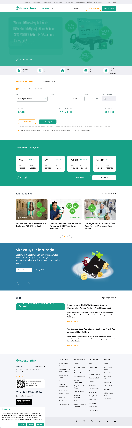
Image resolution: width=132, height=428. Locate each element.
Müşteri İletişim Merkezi (108, 394)
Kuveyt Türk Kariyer (110, 373)
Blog (90, 364)
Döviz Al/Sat (104, 177)
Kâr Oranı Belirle (107, 94)
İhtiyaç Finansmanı (79, 376)
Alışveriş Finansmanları (78, 381)
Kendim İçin (45, 8)
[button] (17, 59)
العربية (114, 2)
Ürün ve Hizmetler (79, 359)
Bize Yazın (107, 359)
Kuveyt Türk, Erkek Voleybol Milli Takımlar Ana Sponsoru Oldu (28, 371)
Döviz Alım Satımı (79, 401)
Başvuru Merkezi (94, 378)
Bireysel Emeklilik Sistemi (79, 387)
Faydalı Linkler (63, 359)
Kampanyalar (93, 371)
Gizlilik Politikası (63, 390)
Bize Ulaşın (107, 389)
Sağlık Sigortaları (79, 391)
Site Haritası (92, 403)
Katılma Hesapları (64, 394)
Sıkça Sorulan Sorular (108, 368)
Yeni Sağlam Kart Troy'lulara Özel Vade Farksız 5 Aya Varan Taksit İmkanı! (99, 226)
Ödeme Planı (27, 122)
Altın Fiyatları (93, 392)
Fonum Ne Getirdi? (94, 389)
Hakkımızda (27, 2)
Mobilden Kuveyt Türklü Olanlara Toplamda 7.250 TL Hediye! (31, 225)
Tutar (52, 94)
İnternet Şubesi (109, 8)
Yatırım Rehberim (64, 404)
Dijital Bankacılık (80, 2)
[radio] (24, 89)
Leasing (76, 364)
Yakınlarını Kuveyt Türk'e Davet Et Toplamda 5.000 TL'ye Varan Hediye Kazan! (65, 226)
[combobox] (32, 98)
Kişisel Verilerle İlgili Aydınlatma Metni (64, 370)
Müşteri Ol (35, 50)
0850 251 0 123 (35, 392)
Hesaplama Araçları (94, 374)
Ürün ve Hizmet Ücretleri (95, 2)
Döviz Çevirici (93, 407)
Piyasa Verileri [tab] (21, 147)
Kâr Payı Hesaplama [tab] (47, 81)
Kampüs (91, 381)
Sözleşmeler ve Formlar (63, 376)
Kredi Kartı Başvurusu (77, 396)
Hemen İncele (22, 50)
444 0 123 (20, 392)
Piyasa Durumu (93, 410)
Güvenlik (61, 381)
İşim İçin (54, 8)
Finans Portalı (36, 2)
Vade (86, 94)
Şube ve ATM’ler (69, 2)
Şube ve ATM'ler (109, 386)
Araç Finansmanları (79, 367)
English (108, 2)
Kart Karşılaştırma (64, 401)
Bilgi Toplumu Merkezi (108, 377)
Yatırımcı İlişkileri (57, 2)
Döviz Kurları (92, 399)
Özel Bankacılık (47, 2)
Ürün (17, 94)
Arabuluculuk (107, 399)
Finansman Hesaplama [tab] (24, 81)
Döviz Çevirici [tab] (34, 147)
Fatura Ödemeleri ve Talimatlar (80, 405)
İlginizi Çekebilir (94, 359)
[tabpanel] (66, 111)
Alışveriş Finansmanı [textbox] (25, 98)
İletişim (106, 364)
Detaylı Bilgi (22, 276)
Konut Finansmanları (78, 372)
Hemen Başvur (47, 122)
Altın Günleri (92, 385)
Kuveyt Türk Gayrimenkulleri (63, 385)
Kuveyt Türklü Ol (93, 8)
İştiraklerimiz (107, 382)
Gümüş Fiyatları (93, 396)
